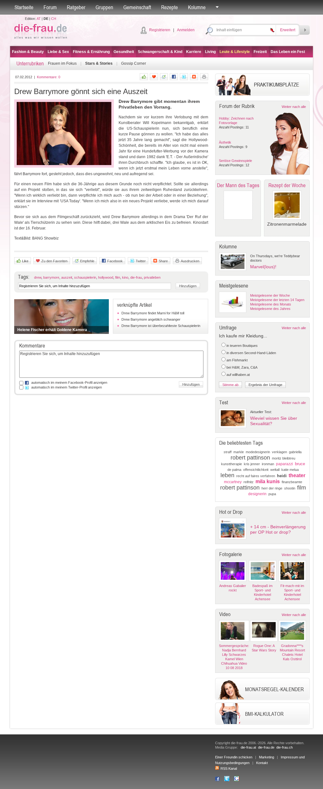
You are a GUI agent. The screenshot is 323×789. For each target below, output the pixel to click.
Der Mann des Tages (238, 185)
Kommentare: (48, 77)
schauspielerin (85, 277)
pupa (272, 494)
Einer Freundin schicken (233, 757)
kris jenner (252, 464)
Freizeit (260, 52)
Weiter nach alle (294, 107)
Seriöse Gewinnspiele (235, 161)
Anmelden (186, 30)
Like (25, 261)
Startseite (24, 7)
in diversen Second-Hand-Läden (251, 353)
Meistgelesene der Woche (270, 295)
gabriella (295, 452)
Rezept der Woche (287, 185)
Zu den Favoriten (54, 261)
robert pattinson (250, 457)
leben (227, 475)
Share (163, 261)
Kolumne (197, 7)
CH (53, 19)
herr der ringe (271, 488)
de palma (234, 470)
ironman (268, 464)
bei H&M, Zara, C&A (241, 367)
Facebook (115, 261)
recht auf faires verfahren (255, 476)
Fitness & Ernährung (91, 52)
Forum (50, 7)
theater (297, 475)
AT (39, 19)
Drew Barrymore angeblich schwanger (150, 319)
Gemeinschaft (137, 7)
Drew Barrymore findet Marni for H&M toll (152, 313)
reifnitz (249, 482)
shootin (289, 488)
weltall (274, 470)
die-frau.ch (284, 747)
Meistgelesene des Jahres (270, 309)
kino (125, 277)
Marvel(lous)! (263, 266)
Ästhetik (225, 142)
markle (238, 452)
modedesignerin (258, 452)
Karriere (193, 52)
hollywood (105, 277)
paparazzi (284, 464)
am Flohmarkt (237, 360)
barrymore (51, 277)
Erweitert (287, 30)
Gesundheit (124, 52)
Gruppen (104, 7)
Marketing (266, 757)
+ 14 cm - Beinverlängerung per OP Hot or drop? (278, 529)
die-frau (136, 277)
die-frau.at (248, 747)
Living (210, 52)
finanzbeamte (292, 482)
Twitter (141, 261)
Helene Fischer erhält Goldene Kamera (52, 330)
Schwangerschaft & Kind (160, 52)
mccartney (233, 482)
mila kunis (267, 481)
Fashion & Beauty (28, 52)
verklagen (279, 452)
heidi (282, 475)
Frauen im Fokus (62, 63)
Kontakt (262, 763)
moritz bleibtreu (283, 458)
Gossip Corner (133, 63)
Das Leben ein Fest (288, 52)
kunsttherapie (231, 464)
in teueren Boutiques (242, 345)
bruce (300, 463)
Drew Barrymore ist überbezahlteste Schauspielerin (160, 326)
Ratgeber (76, 7)
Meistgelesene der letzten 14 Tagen (277, 300)
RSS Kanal (228, 768)
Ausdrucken (190, 261)
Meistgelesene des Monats (270, 304)
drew (37, 277)
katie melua (290, 470)
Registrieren (159, 30)
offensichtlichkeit (255, 470)
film (117, 277)
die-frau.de (266, 747)
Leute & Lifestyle (235, 52)
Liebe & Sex (58, 52)
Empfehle (87, 261)
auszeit (66, 277)
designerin (257, 494)
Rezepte (169, 7)
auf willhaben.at (238, 375)
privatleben (152, 277)
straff (228, 452)
